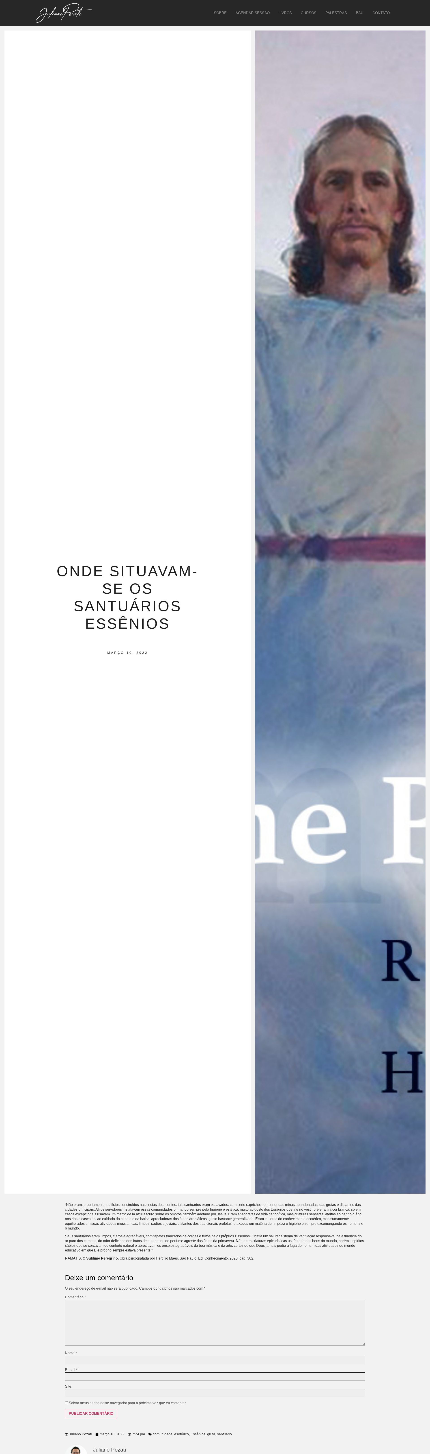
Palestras (336, 13)
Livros (285, 13)
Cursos (308, 13)
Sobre (220, 13)
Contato (381, 13)
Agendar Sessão (253, 13)
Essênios (198, 1434)
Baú (359, 13)
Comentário (75, 1297)
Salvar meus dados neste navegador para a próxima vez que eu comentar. (127, 1403)
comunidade (162, 1434)
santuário (224, 1434)
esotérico (181, 1434)
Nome (71, 1353)
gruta (211, 1434)
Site (68, 1386)
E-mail (71, 1370)
